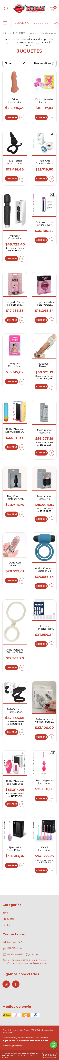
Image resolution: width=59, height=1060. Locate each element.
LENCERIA (22, 22)
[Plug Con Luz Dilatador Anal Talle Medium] (22, 514)
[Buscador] (6, 9)
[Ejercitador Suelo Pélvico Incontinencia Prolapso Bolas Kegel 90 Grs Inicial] (22, 865)
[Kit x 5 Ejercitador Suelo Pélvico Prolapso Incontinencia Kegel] (51, 870)
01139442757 (14, 948)
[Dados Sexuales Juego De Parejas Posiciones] (51, 117)
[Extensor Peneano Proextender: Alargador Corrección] (51, 387)
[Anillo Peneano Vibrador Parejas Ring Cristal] (51, 737)
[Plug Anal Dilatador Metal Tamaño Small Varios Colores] (51, 179)
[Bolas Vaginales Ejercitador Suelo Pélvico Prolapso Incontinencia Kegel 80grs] (51, 798)
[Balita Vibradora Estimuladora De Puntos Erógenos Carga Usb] (22, 447)
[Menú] (5, 23)
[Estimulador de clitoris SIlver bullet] (51, 240)
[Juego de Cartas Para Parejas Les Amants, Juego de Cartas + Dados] (22, 320)
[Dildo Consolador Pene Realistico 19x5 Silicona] (22, 117)
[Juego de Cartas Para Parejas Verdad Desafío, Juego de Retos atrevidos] (51, 320)
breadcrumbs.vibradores (42, 33)
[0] (52, 9)
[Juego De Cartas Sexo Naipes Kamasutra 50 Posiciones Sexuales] (22, 381)
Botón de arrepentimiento (34, 1040)
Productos (8, 918)
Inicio (6, 33)
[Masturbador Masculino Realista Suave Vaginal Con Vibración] (51, 519)
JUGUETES (41, 22)
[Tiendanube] (12, 1046)
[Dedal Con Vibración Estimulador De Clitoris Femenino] (22, 581)
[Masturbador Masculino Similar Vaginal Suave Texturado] (51, 453)
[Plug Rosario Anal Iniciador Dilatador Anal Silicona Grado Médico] (22, 179)
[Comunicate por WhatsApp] (53, 1045)
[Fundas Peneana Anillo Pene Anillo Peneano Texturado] (51, 644)
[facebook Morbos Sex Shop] (16, 984)
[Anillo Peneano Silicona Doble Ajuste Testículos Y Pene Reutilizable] (22, 668)
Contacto (7, 925)
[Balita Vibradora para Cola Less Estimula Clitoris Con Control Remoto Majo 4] (22, 804)
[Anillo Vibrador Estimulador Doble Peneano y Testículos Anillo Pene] (22, 732)
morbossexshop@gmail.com (23, 954)
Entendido (49, 1055)
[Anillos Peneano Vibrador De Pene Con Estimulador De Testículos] (51, 586)
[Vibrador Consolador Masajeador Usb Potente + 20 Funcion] (22, 259)
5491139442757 (16, 941)
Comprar (12, 117)
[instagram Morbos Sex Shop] (6, 984)
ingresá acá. (9, 1040)
